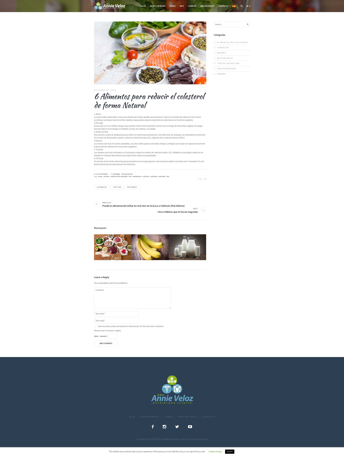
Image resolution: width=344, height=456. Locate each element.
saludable (162, 176)
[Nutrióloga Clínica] (172, 389)
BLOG (132, 417)
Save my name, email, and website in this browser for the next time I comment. (131, 326)
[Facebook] (153, 426)
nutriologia (116, 174)
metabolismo (136, 176)
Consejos (184, 249)
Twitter (117, 187)
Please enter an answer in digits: (107, 330)
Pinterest (132, 187)
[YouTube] (190, 426)
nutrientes (153, 176)
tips (168, 176)
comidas (106, 176)
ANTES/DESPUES (150, 417)
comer (100, 176)
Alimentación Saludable (113, 250)
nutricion (146, 176)
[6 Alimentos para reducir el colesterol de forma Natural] (150, 52)
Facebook (102, 187)
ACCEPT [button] (230, 451)
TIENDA (168, 417)
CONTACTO (209, 417)
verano (221, 74)
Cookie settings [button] (215, 451)
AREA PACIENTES (187, 417)
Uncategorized (226, 69)
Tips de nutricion (127, 174)
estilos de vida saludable (119, 176)
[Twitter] (177, 426)
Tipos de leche (187, 246)
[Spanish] (234, 6)
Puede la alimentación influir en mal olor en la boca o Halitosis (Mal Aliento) (143, 205)
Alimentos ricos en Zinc (112, 247)
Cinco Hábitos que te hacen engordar (178, 211)
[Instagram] (164, 426)
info (130, 176)
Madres (221, 53)
